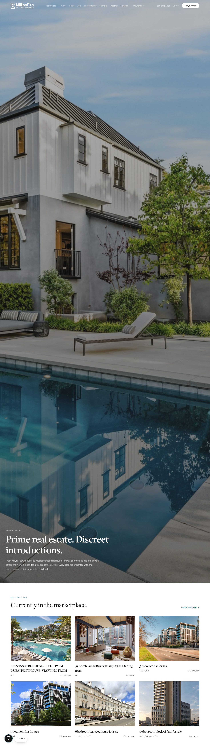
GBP (175, 5)
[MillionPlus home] (22, 6)
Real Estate (51, 5)
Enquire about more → (190, 607)
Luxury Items (90, 5)
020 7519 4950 (163, 5)
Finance (124, 5)
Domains (103, 5)
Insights (114, 5)
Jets (79, 5)
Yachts (71, 5)
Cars (63, 5)
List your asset (190, 5)
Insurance (138, 5)
